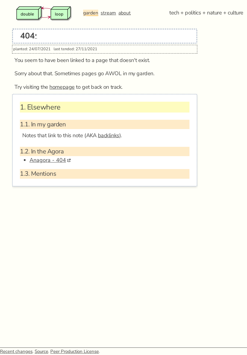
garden (90, 13)
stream (108, 13)
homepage (61, 87)
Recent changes (16, 351)
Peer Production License (74, 351)
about (124, 13)
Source (41, 351)
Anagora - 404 (48, 160)
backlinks (108, 135)
